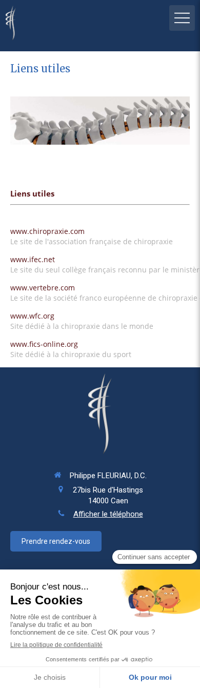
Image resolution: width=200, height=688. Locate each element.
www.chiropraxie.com (47, 231)
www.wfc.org (32, 316)
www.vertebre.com (42, 287)
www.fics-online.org (44, 344)
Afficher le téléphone (108, 514)
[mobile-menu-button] (182, 18)
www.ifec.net (32, 259)
